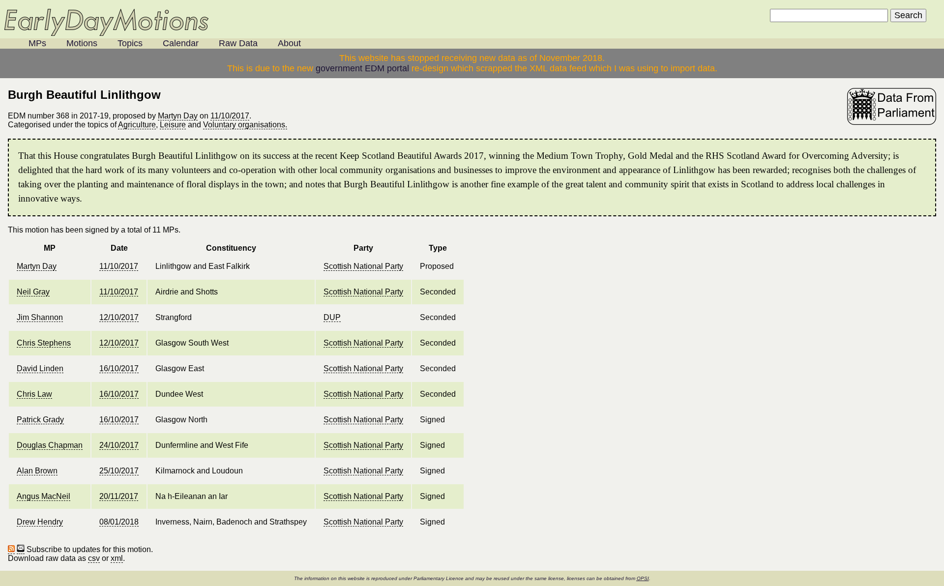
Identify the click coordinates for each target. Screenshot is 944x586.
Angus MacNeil (43, 496)
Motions (81, 43)
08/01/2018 (119, 522)
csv (94, 558)
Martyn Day (178, 116)
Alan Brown (37, 471)
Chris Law (34, 394)
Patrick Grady (40, 419)
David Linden (40, 368)
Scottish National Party (363, 266)
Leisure (173, 124)
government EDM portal (362, 68)
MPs (37, 43)
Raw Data (238, 43)
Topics (130, 43)
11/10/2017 (229, 116)
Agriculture (137, 124)
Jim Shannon (40, 317)
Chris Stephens (44, 343)
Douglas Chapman (50, 445)
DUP (332, 317)
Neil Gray (33, 292)
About (289, 43)
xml (117, 558)
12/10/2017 (119, 317)
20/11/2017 (118, 496)
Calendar (181, 43)
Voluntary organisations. (245, 124)
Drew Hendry (40, 522)
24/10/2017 (119, 445)
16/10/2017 (119, 368)
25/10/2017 (119, 471)
